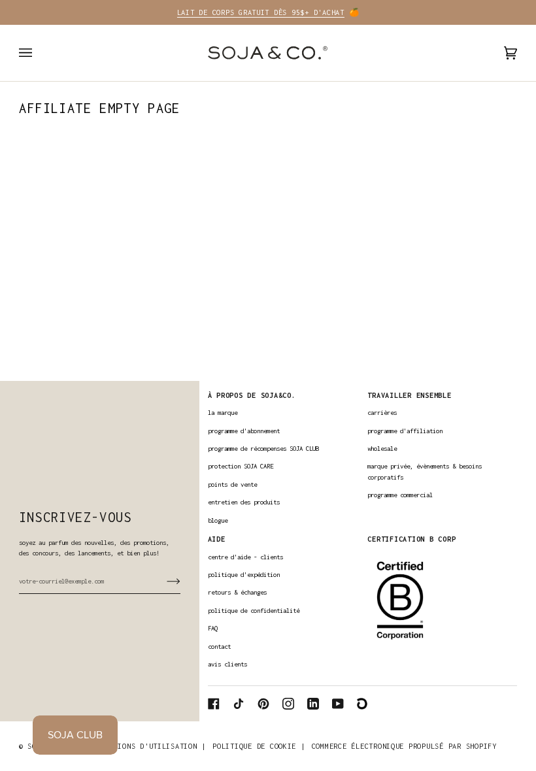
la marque (222, 412)
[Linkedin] (313, 704)
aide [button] (217, 538)
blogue (217, 520)
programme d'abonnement (244, 431)
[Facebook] (214, 704)
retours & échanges (237, 592)
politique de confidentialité (253, 610)
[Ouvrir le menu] (38, 53)
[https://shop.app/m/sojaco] (363, 704)
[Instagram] (288, 704)
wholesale (382, 448)
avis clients (227, 664)
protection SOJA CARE (240, 466)
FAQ (213, 628)
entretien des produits (244, 502)
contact (219, 646)
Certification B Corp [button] (411, 538)
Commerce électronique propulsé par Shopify (404, 746)
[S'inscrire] (163, 580)
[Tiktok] (238, 704)
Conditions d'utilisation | (149, 746)
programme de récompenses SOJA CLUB (263, 448)
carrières (382, 412)
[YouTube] (338, 704)
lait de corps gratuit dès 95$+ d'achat (260, 12)
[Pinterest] (263, 704)
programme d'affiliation (405, 431)
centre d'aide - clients (245, 557)
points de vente (232, 484)
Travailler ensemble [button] (409, 395)
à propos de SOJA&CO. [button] (252, 395)
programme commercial (400, 495)
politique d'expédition (244, 574)
